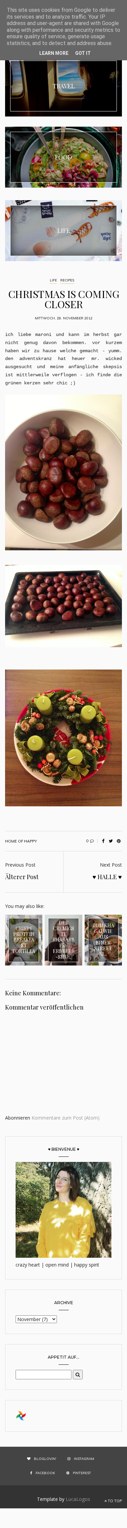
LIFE (53, 280)
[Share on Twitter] (110, 841)
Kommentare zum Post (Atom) (65, 1118)
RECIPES (67, 280)
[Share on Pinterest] (118, 841)
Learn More (53, 53)
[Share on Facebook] (103, 841)
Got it (83, 53)
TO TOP (114, 1501)
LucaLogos (78, 1499)
